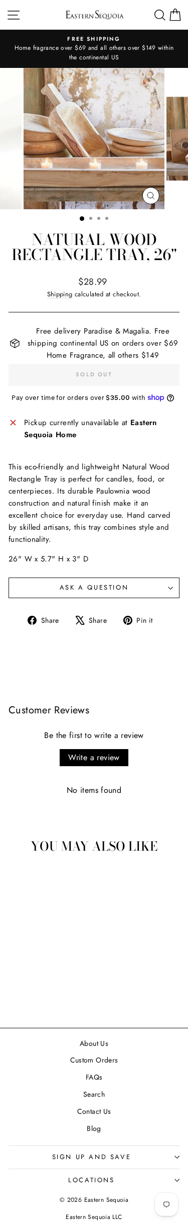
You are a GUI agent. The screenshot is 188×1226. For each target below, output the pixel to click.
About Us (94, 1043)
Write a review (94, 757)
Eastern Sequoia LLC (94, 1216)
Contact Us (94, 1111)
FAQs (94, 1077)
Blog (94, 1128)
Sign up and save (91, 1157)
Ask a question (94, 587)
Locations (91, 1180)
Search (94, 1094)
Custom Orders (94, 1060)
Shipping (60, 294)
